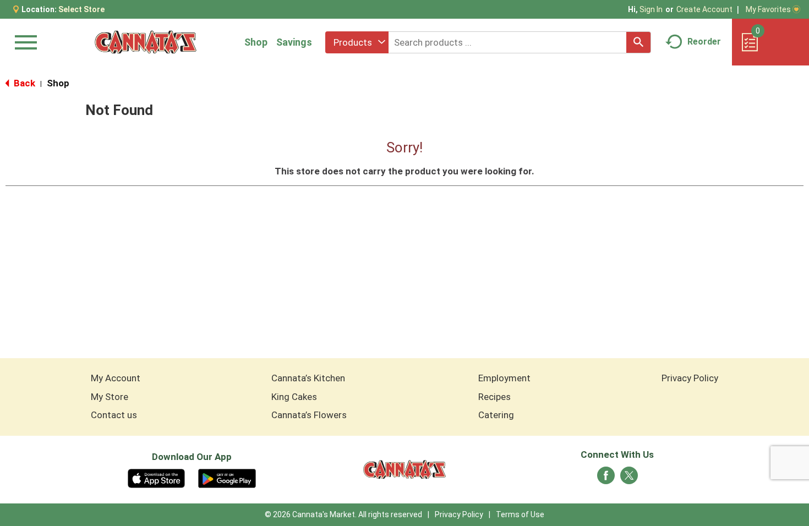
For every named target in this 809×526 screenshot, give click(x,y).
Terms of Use (520, 514)
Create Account (704, 9)
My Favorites (768, 9)
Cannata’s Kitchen (308, 377)
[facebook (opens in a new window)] (606, 478)
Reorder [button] (704, 41)
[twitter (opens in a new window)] (629, 478)
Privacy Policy (690, 377)
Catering (496, 414)
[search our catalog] (638, 42)
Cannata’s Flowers (309, 414)
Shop (255, 42)
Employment (504, 377)
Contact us (114, 414)
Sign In (651, 9)
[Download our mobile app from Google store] (227, 477)
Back (23, 83)
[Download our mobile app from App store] (156, 477)
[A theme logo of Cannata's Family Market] (145, 42)
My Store (109, 396)
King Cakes (294, 396)
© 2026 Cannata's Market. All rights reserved (343, 514)
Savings (294, 42)
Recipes (494, 396)
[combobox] (357, 42)
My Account (115, 377)
